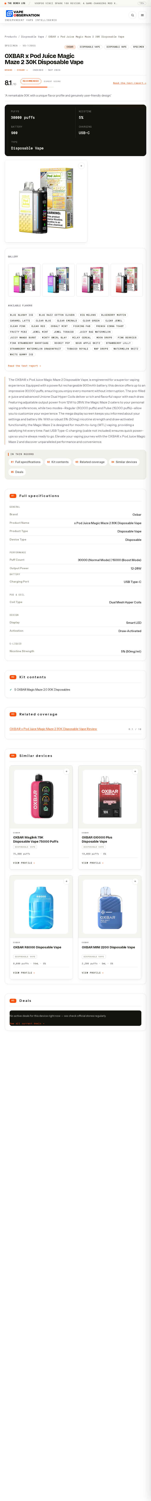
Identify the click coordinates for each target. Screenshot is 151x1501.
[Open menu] (142, 15)
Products (11, 36)
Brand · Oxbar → (16, 70)
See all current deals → (27, 1023)
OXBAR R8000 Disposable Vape (37, 947)
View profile (24, 863)
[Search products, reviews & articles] (132, 15)
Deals (17, 472)
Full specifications (26, 462)
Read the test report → (129, 83)
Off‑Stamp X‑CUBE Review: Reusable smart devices (71, 3)
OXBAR (16, 833)
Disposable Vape (32, 36)
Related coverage (90, 462)
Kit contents (58, 462)
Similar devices (124, 462)
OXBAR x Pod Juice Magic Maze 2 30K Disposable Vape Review (53, 729)
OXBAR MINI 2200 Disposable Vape (108, 947)
